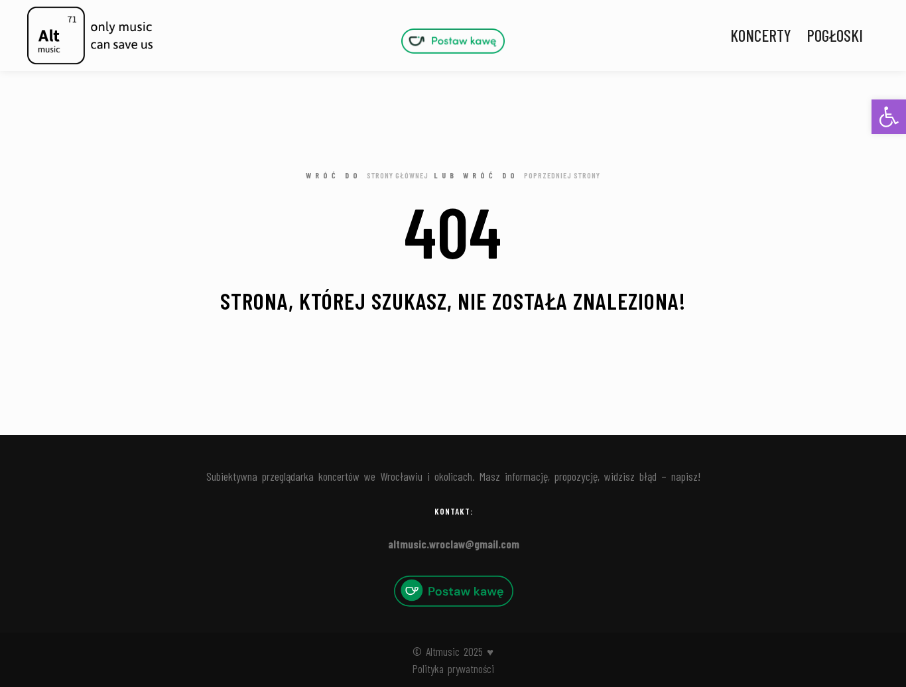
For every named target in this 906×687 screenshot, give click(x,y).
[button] (889, 116)
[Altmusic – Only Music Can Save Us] (90, 35)
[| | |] (453, 41)
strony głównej (397, 175)
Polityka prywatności (453, 668)
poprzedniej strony (562, 175)
